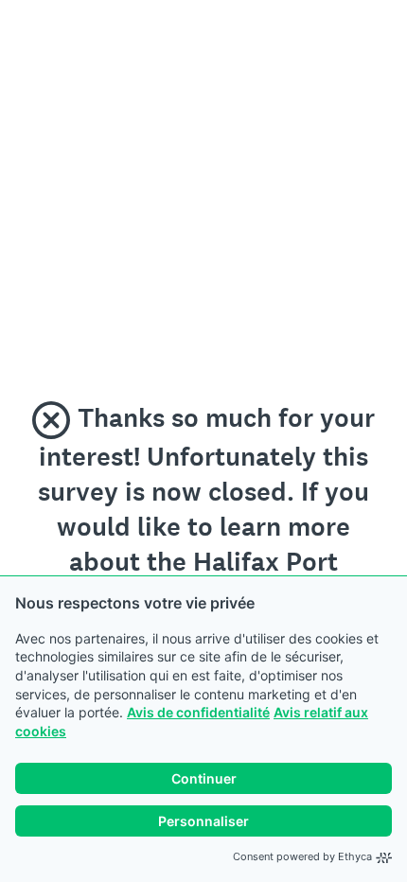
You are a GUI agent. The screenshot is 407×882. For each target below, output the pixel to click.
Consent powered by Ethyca (302, 856)
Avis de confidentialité (198, 712)
